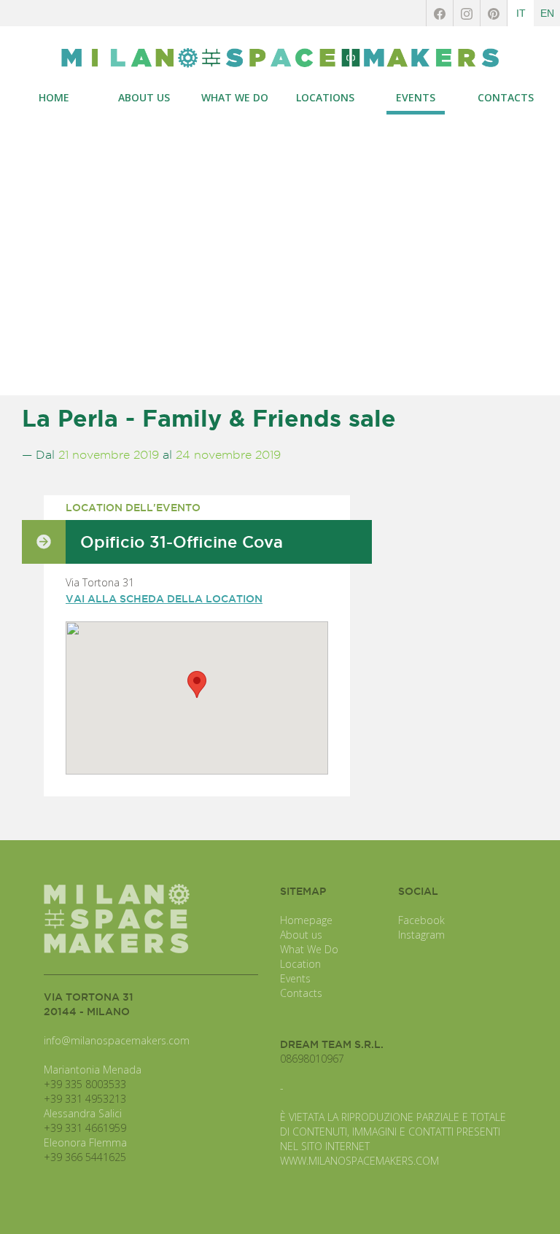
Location (300, 964)
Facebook (421, 920)
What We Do (309, 949)
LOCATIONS (325, 97)
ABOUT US (144, 97)
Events (295, 978)
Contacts (301, 993)
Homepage (306, 920)
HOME (54, 97)
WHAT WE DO (234, 97)
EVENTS (415, 97)
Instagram (421, 935)
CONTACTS (506, 97)
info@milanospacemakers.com (117, 1040)
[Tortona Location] (280, 58)
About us (301, 935)
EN (547, 13)
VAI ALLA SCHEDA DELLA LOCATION (164, 599)
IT (521, 13)
